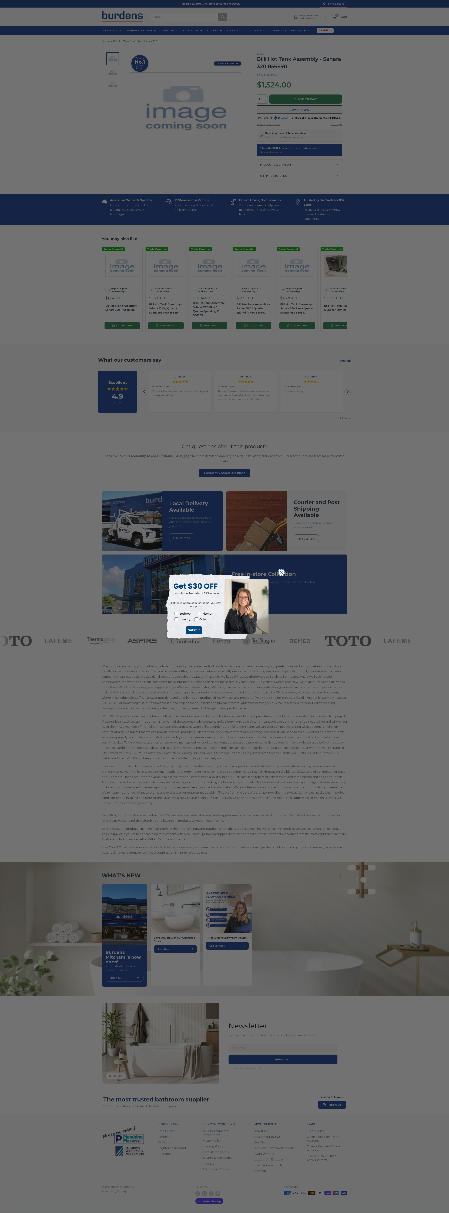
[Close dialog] (281, 572)
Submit (194, 630)
